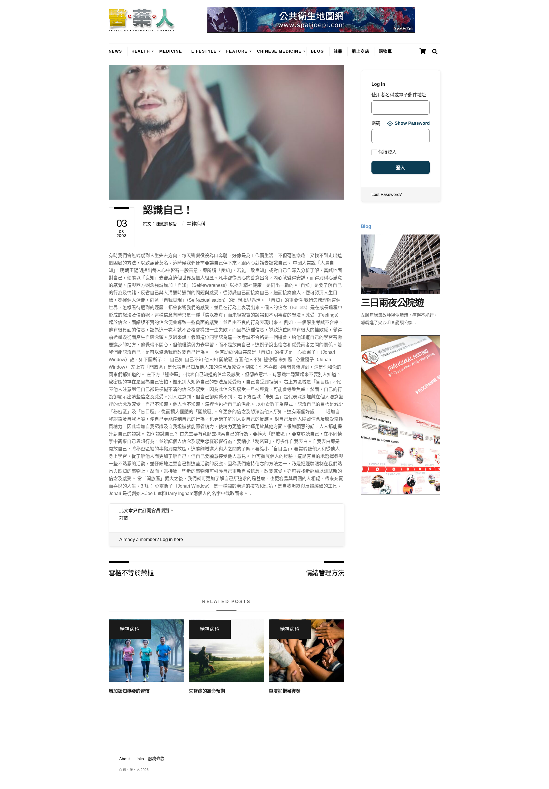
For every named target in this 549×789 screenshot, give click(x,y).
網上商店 (360, 51)
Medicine (170, 51)
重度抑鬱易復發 (285, 691)
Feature (237, 51)
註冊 (338, 51)
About (124, 758)
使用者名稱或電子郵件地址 (398, 94)
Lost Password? (386, 194)
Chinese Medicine (279, 51)
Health (141, 51)
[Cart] (422, 51)
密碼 (376, 123)
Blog (317, 51)
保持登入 (387, 152)
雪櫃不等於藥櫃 (131, 572)
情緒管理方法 (325, 572)
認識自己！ (168, 210)
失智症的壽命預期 (207, 691)
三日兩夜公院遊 (392, 302)
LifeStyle (204, 51)
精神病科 (196, 223)
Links (139, 758)
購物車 (385, 51)
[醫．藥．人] (142, 28)
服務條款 (156, 758)
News (115, 51)
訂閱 (123, 518)
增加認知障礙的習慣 (129, 691)
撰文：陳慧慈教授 (160, 224)
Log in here (171, 539)
